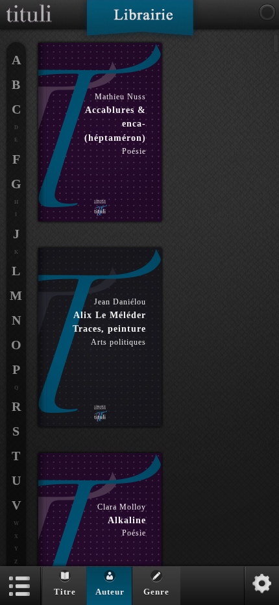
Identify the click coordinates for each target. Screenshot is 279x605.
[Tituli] (29, 5)
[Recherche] (267, 12)
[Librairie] (140, 22)
